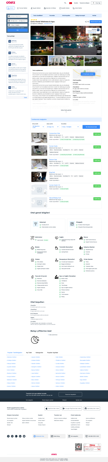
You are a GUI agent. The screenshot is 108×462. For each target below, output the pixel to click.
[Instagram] (12, 436)
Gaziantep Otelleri (85, 357)
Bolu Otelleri (35, 379)
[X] (16, 436)
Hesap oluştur (42, 424)
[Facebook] (8, 436)
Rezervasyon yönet (47, 400)
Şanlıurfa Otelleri (60, 373)
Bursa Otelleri (35, 370)
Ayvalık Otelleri (11, 366)
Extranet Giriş (40, 436)
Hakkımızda (74, 418)
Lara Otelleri (34, 373)
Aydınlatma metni (75, 424)
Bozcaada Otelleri (85, 360)
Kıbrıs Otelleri (60, 370)
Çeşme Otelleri (35, 357)
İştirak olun (79, 400)
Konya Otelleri (11, 376)
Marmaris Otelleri (85, 373)
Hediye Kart (41, 418)
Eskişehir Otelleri (36, 366)
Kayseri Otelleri (35, 376)
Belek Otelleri (84, 376)
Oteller (12, 8)
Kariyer (88, 424)
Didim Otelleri (60, 386)
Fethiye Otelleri (60, 379)
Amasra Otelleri (60, 366)
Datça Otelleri (11, 383)
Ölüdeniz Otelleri (60, 360)
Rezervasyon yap (96, 21)
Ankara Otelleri (35, 360)
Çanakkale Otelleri (85, 366)
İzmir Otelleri (11, 370)
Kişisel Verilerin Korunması (29, 420)
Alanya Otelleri (11, 363)
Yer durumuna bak (91, 127)
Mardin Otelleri (35, 363)
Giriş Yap (97, 3)
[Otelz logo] (10, 3)
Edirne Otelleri (35, 383)
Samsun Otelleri (60, 383)
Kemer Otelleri (11, 386)
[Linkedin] (20, 436)
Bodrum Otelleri (11, 373)
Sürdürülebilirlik (75, 420)
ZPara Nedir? (41, 420)
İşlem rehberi (25, 422)
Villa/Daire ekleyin (58, 420)
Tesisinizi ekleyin (84, 3)
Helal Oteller (78, 8)
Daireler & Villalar (51, 8)
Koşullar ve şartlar (75, 422)
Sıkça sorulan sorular (27, 418)
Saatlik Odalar (65, 8)
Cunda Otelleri (60, 363)
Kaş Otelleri (83, 379)
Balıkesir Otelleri (12, 379)
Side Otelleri (59, 357)
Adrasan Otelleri (84, 363)
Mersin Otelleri (60, 376)
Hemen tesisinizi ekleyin (60, 418)
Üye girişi (40, 422)
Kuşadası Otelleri (85, 383)
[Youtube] (24, 436)
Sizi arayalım (29, 400)
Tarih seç (97, 134)
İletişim (64, 400)
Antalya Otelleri (11, 360)
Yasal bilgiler (74, 429)
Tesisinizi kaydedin (70, 394)
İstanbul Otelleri (11, 357)
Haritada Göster (88, 74)
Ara (18, 30)
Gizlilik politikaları (75, 427)
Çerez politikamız (90, 418)
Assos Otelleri (35, 386)
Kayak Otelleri (37, 8)
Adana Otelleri (84, 370)
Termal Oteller (23, 8)
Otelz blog (57, 436)
